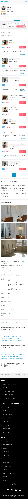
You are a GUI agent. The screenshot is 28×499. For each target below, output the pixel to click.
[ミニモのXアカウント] (12, 490)
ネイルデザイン (6, 425)
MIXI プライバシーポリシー (9, 476)
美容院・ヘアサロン (9, 374)
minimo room (6, 451)
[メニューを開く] (26, 2)
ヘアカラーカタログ (7, 414)
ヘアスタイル (6, 407)
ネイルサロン (6, 387)
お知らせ (5, 448)
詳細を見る (22, 54)
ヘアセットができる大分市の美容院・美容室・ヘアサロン (12, 338)
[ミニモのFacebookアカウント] (16, 490)
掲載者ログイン (6, 462)
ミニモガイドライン (7, 466)
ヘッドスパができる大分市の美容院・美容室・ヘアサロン (12, 340)
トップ (2, 374)
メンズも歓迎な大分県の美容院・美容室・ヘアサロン (12, 354)
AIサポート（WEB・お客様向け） (11, 484)
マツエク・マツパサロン (8, 391)
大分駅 (19, 374)
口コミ (23, 18)
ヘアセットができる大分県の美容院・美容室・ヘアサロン (12, 356)
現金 (9, 279)
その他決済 (11, 288)
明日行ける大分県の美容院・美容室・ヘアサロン (11, 352)
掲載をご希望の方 (7, 455)
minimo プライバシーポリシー (10, 473)
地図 (23, 261)
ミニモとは (5, 441)
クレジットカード (12, 282)
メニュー (12, 322)
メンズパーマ (6, 421)
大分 (16, 374)
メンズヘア (5, 410)
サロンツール (6, 459)
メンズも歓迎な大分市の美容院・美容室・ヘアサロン (12, 336)
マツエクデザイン (7, 428)
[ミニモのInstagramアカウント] (8, 490)
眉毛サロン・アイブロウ (8, 394)
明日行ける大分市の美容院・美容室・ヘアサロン (11, 334)
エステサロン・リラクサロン (9, 398)
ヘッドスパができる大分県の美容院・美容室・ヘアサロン (12, 358)
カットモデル (6, 432)
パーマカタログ (6, 418)
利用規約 (5, 469)
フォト (10, 18)
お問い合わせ (11, 313)
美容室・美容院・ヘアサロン (9, 384)
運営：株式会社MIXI (7, 444)
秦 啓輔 (23, 374)
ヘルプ (4, 480)
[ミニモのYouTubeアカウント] (20, 490)
